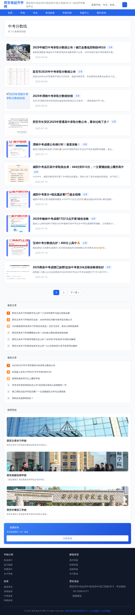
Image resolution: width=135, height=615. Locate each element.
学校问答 (67, 12)
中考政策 (8, 595)
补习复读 (73, 573)
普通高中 (8, 569)
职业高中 (8, 560)
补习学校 (8, 573)
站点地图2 (106, 610)
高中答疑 (73, 560)
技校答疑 (73, 569)
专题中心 (84, 12)
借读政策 (8, 591)
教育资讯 (8, 586)
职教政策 (8, 600)
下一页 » (74, 292)
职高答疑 (73, 564)
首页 (10, 12)
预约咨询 (101, 12)
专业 (35, 12)
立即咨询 (67, 538)
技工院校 (8, 564)
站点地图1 (94, 610)
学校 (22, 12)
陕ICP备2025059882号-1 (77, 610)
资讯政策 (50, 12)
